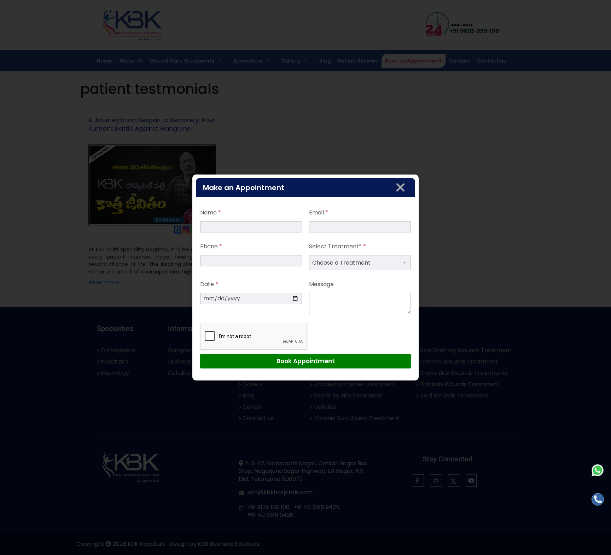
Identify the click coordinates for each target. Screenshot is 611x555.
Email (318, 212)
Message (321, 284)
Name (210, 212)
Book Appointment (306, 361)
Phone (211, 246)
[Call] (598, 499)
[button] (400, 187)
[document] (305, 277)
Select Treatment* (337, 246)
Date (209, 284)
